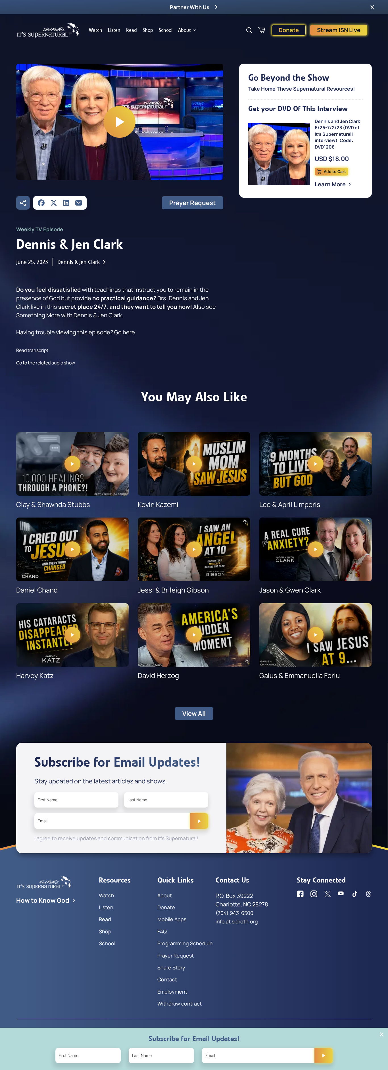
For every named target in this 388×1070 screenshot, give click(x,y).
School (165, 30)
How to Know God (42, 900)
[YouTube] (341, 893)
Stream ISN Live (338, 30)
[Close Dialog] (381, 1034)
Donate (289, 30)
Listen (114, 30)
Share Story (171, 967)
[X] (53, 202)
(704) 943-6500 (234, 913)
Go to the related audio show (45, 363)
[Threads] (368, 893)
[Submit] (199, 821)
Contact (167, 979)
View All (194, 713)
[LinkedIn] (66, 202)
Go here (124, 332)
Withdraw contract (179, 1003)
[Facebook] (41, 202)
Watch (95, 30)
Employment (172, 991)
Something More (38, 315)
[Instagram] (313, 893)
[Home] (48, 30)
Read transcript (32, 350)
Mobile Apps (171, 919)
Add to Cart (335, 171)
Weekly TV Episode (39, 229)
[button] (372, 7)
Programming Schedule (185, 943)
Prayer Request (192, 203)
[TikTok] (354, 893)
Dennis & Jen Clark (78, 262)
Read (131, 30)
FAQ (162, 931)
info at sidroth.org (237, 921)
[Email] (78, 202)
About (184, 30)
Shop (148, 30)
